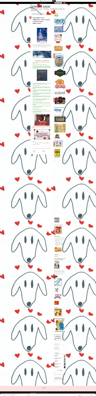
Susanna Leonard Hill (44, 148)
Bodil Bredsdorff (56, 358)
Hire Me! (33, 10)
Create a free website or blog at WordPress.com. (36, 392)
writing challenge (49, 148)
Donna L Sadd (40, 6)
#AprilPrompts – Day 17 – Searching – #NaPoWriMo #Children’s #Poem (59, 242)
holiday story (35, 148)
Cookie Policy (13, 394)
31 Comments (34, 151)
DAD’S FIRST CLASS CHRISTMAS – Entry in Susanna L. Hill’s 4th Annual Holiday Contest (41, 20)
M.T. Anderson (56, 364)
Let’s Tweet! (57, 344)
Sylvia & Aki (56, 355)
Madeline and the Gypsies (57, 366)
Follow (56, 276)
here (33, 127)
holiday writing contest (39, 148)
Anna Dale (56, 361)
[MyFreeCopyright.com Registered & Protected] (59, 374)
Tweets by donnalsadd (56, 345)
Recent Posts (43, 151)
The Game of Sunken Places (58, 363)
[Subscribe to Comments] (54, 382)
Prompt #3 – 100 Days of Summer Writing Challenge (59, 240)
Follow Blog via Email (59, 271)
